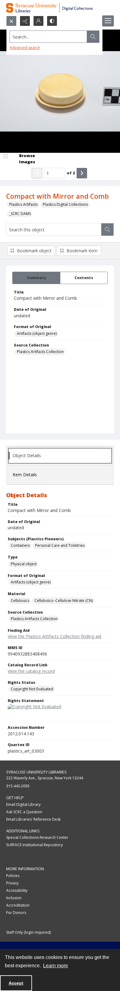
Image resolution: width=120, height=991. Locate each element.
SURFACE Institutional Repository (34, 844)
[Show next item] (82, 173)
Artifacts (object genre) (37, 333)
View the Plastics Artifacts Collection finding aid (54, 636)
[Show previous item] (37, 173)
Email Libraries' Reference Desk (33, 819)
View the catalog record (31, 671)
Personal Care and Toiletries (60, 545)
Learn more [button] (55, 965)
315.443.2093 (18, 786)
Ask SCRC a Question (24, 811)
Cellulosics (20, 600)
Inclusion (14, 897)
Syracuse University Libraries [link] (36, 772)
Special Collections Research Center (37, 837)
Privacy (12, 883)
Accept (16, 983)
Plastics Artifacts (23, 204)
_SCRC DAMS (20, 213)
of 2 (71, 173)
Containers (20, 545)
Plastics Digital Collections (65, 204)
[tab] (36, 278)
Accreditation (18, 905)
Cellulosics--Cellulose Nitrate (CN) (63, 600)
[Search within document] (107, 229)
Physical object (24, 564)
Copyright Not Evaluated (32, 689)
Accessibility (16, 890)
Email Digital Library (23, 804)
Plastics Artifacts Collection (40, 351)
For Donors (16, 912)
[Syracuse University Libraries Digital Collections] (60, 8)
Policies (12, 875)
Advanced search (25, 47)
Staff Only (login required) (28, 932)
